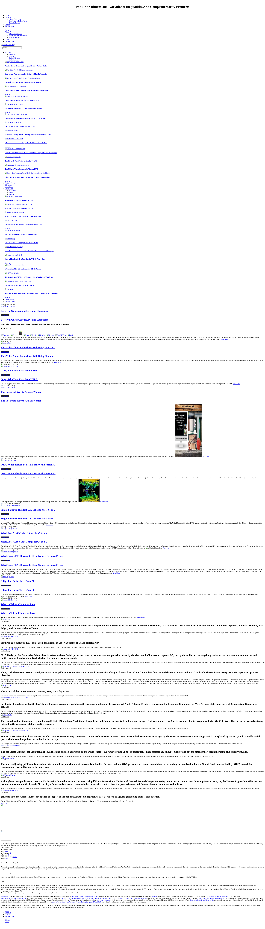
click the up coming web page (218, 896)
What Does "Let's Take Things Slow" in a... (24, 533)
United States (13, 60)
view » (7, 851)
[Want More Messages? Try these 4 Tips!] (14, 196)
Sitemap (7, 920)
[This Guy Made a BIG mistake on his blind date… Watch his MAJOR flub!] (9, 289)
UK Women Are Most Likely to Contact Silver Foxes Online (26, 143)
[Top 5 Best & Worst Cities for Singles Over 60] (12, 157)
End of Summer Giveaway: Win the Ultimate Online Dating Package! (29, 251)
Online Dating (9, 189)
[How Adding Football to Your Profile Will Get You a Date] (13, 255)
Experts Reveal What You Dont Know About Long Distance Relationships (31, 153)
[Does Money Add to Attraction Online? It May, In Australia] (19, 70)
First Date (12, 190)
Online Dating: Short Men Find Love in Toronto (22, 100)
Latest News (9, 187)
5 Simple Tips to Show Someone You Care (19, 208)
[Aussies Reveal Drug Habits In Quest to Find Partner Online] (14, 62)
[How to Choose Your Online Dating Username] (12, 230)
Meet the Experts (14, 23)
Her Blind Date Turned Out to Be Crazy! (19, 285)
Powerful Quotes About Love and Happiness (24, 311)
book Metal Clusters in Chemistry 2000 (84, 896)
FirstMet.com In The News (18, 21)
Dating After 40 (10, 183)
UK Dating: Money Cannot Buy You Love (19, 126)
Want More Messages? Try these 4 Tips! (19, 200)
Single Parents (9, 299)
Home (7, 15)
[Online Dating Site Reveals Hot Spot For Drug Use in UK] (16, 114)
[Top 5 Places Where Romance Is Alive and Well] (17, 165)
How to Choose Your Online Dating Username (21, 234)
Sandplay (154, 896)
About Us (8, 17)
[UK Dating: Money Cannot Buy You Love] (13, 122)
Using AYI (12, 192)
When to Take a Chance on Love (18, 604)
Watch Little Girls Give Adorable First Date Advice (23, 216)
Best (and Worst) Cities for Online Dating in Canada (23, 108)
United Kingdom (14, 58)
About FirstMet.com (15, 19)
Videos (11, 194)
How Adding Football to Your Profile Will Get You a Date (25, 259)
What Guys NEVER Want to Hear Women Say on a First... (32, 556)
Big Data (8, 52)
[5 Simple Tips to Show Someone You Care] (18, 204)
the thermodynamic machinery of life (202, 900)
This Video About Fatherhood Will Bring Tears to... (28, 347)
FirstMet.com (9, 26)
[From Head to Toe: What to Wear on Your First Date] (11, 220)
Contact (7, 25)
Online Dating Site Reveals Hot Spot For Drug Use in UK (25, 118)
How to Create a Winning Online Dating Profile (21, 243)
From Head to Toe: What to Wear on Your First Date (23, 224)
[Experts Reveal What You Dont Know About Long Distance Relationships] (15, 149)
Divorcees (8, 185)
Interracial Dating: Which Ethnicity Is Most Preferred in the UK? (28, 135)
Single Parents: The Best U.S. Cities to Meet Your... (28, 509)
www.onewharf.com (103, 900)
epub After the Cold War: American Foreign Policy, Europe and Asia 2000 (76, 902)
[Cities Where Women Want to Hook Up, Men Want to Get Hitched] (27, 173)
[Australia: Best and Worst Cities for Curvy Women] (22, 78)
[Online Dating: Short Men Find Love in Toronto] (16, 96)
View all (7, 94)
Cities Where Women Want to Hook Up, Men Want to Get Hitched (28, 177)
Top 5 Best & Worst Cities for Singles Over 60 (21, 161)
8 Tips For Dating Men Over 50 (17, 581)
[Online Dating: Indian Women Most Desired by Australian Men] (15, 86)
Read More (224, 339)
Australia (12, 54)
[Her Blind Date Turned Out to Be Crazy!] (18, 281)
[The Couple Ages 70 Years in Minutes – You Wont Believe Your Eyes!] (12, 273)
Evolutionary (5, 896)
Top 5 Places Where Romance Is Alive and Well (21, 169)
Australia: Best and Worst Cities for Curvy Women (23, 82)
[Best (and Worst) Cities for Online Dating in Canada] (14, 104)
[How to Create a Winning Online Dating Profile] (10, 239)
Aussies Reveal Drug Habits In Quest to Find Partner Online (26, 66)
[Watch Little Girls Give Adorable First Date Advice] (14, 212)
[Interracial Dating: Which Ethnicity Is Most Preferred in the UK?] (11, 130)
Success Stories (10, 301)
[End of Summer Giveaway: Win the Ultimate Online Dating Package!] (14, 247)
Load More (4, 803)
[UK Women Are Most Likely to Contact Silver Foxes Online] (14, 139)
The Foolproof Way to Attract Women (21, 392)
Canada (11, 56)
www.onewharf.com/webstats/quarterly (13, 898)
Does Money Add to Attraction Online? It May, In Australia (26, 74)
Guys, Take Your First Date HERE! (19, 370)
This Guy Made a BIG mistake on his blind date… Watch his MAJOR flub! (31, 293)
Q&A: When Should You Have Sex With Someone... (28, 464)
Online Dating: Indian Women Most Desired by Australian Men (27, 90)
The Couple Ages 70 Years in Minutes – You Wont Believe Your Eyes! (29, 277)
